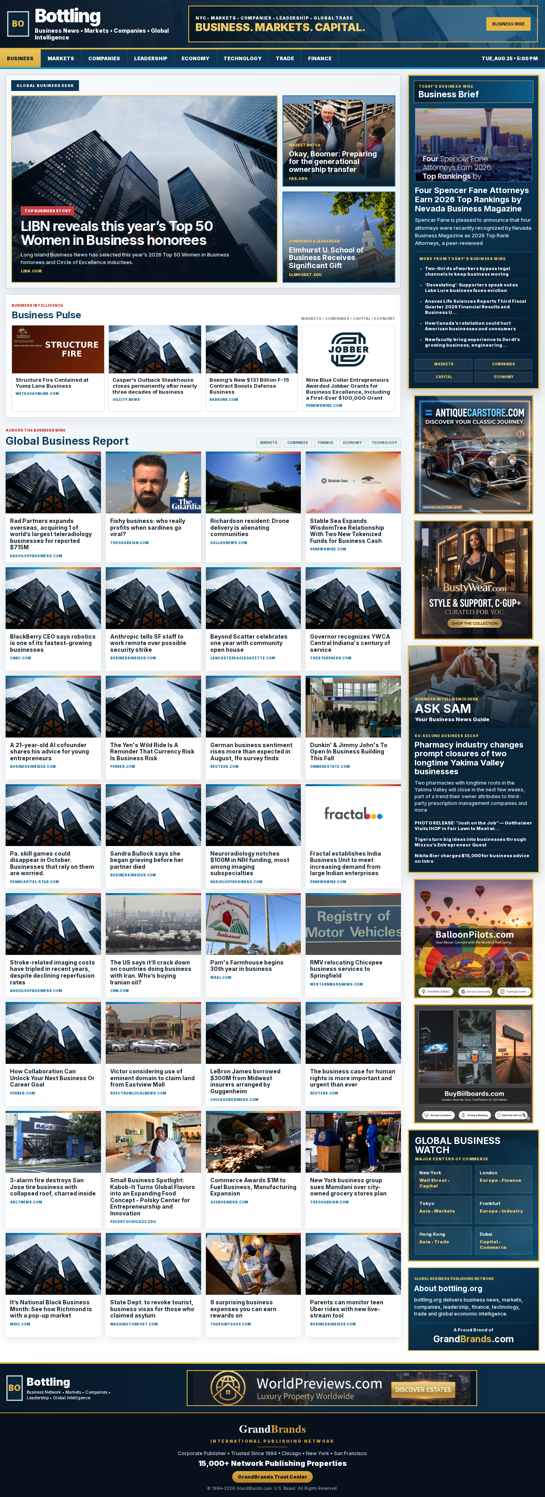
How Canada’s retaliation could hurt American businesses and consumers (470, 325)
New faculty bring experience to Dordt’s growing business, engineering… (472, 342)
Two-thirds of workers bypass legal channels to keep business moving (467, 271)
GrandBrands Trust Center (272, 1477)
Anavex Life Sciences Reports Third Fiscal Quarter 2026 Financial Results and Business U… (475, 306)
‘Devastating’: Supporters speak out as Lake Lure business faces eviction (471, 287)
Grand (272, 1428)
